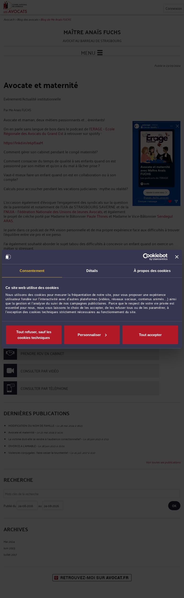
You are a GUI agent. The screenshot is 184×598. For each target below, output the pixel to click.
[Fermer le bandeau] (176, 257)
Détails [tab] (92, 271)
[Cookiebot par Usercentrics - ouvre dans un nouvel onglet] (146, 256)
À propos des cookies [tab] (152, 271)
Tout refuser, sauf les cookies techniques (33, 334)
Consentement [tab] (32, 271)
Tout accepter (150, 334)
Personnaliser (89, 334)
